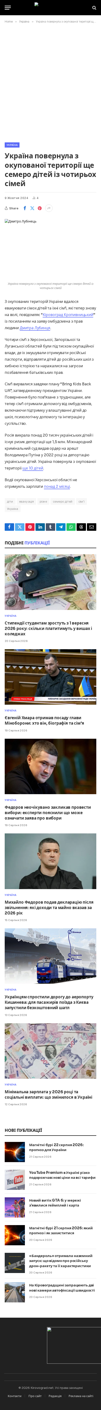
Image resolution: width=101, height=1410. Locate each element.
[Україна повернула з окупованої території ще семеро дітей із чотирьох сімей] (50, 249)
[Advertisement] (50, 82)
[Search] (93, 7)
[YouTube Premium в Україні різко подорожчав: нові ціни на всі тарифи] (15, 1180)
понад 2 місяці (57, 486)
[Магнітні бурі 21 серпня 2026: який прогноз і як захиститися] (15, 1235)
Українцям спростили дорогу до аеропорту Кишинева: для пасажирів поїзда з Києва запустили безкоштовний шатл (49, 1002)
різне (43, 501)
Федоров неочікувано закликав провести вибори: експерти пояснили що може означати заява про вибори (48, 813)
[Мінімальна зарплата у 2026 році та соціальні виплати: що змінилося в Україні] (50, 1051)
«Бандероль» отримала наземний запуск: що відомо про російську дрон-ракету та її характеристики (61, 1261)
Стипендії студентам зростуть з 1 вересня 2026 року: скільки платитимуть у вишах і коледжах (48, 629)
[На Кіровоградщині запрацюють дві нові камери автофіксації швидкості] (15, 1292)
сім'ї (81, 501)
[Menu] (8, 7)
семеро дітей (63, 501)
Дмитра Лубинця (35, 327)
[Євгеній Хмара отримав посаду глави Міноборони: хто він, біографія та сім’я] (50, 677)
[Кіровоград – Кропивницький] (51, 7)
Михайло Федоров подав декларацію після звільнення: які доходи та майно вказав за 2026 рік (49, 908)
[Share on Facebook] (24, 208)
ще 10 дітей (32, 468)
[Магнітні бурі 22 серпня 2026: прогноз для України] (15, 1152)
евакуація (26, 501)
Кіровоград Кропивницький (68, 314)
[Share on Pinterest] (39, 208)
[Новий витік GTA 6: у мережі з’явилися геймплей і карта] (15, 1207)
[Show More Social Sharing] (49, 208)
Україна (12, 145)
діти (10, 501)
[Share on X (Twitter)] (32, 208)
